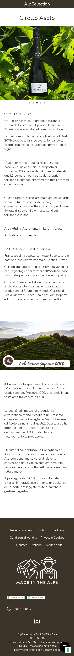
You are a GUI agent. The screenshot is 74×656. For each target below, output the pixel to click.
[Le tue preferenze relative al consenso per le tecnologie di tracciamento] (68, 650)
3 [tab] (37, 102)
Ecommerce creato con (37, 650)
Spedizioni (57, 530)
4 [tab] (40, 102)
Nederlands (54, 545)
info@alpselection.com (43, 646)
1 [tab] (30, 102)
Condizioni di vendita (23, 538)
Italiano (37, 545)
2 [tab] (33, 102)
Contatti (42, 530)
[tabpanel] (37, 63)
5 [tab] (44, 102)
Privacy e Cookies (52, 538)
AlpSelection (37, 4)
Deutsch (21, 545)
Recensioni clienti (21, 530)
